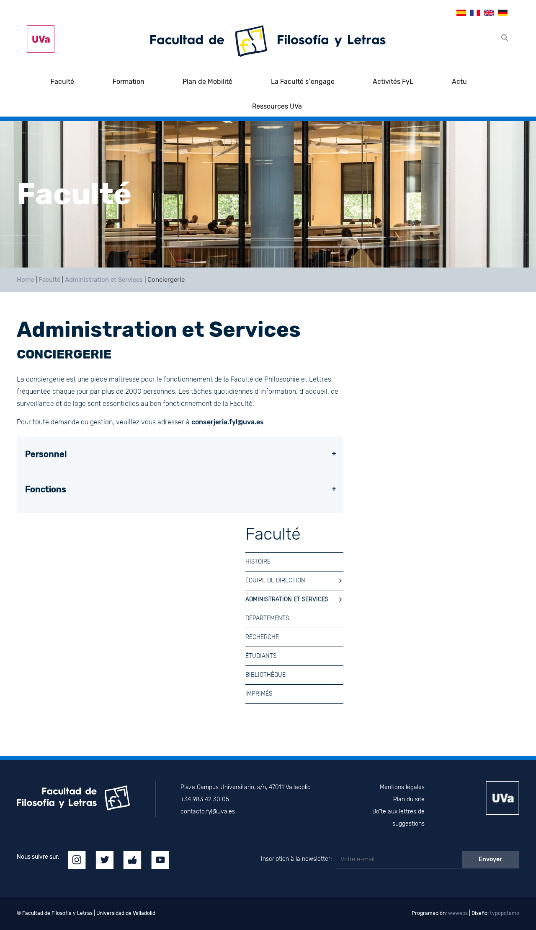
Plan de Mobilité (207, 82)
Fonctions (45, 489)
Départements (267, 618)
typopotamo (504, 913)
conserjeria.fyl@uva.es (227, 422)
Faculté (62, 82)
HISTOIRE (258, 561)
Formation (128, 82)
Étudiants (260, 656)
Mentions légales (402, 787)
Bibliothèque (265, 674)
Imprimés (258, 693)
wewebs (458, 913)
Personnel (46, 454)
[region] (268, 194)
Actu (459, 82)
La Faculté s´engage (303, 82)
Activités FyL (393, 82)
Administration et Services (104, 279)
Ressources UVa (277, 106)
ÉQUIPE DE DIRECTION (275, 580)
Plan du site (409, 799)
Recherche (262, 637)
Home (25, 279)
